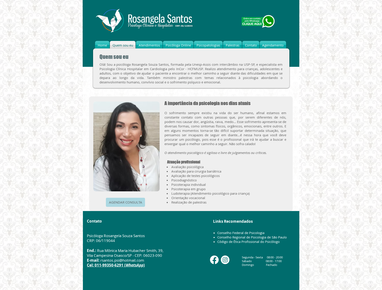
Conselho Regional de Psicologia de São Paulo (252, 237)
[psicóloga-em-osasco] (225, 259)
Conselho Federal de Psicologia (240, 232)
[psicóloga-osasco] (214, 259)
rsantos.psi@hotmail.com (122, 260)
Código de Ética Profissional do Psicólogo (248, 241)
